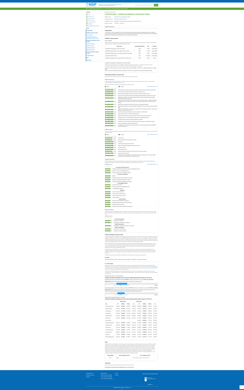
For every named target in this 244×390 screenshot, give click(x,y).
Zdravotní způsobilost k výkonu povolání (92, 52)
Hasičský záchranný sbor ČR (120, 19)
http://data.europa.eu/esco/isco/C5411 (141, 357)
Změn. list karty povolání (106, 376)
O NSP (116, 373)
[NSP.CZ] (91, 6)
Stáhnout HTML (91, 20)
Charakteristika (89, 30)
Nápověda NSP (104, 373)
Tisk (89, 14)
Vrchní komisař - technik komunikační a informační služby (116, 8)
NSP (86, 8)
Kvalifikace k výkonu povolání (92, 32)
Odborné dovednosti (91, 43)
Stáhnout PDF (91, 16)
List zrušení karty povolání (106, 378)
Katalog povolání (89, 373)
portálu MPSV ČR (130, 364)
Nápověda (90, 23)
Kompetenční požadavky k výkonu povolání (93, 41)
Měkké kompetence (91, 49)
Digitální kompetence (91, 47)
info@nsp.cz (150, 384)
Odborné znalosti (90, 45)
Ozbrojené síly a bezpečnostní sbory (96, 8)
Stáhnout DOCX (91, 18)
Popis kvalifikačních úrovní (152, 86)
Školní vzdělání (90, 35)
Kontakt (117, 375)
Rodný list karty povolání (106, 375)
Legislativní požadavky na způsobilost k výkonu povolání (93, 37)
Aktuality (88, 376)
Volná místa (88, 60)
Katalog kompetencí (90, 375)
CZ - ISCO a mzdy (89, 55)
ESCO (87, 57)
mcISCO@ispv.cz (125, 269)
